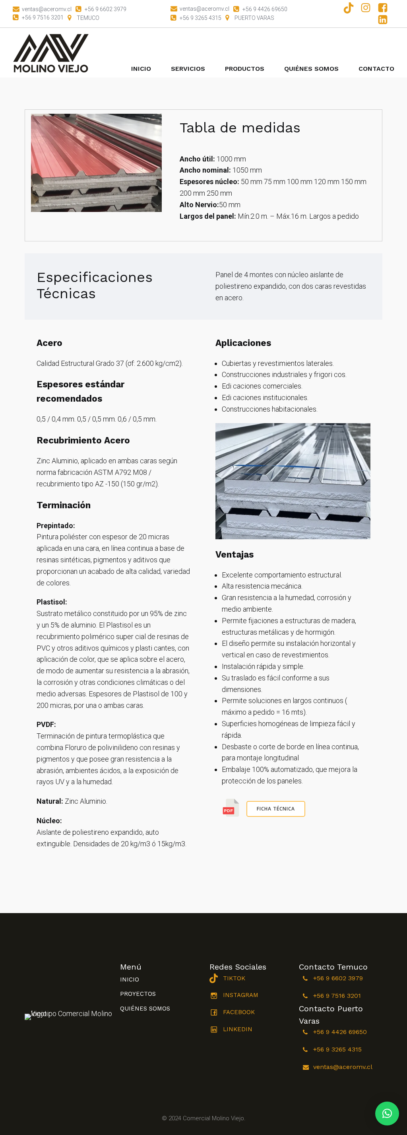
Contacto (376, 68)
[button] (387, 1113)
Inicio (141, 68)
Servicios (188, 68)
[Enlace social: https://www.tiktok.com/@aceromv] (351, 8)
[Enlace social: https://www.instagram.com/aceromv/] (368, 8)
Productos (244, 68)
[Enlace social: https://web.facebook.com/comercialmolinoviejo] (385, 8)
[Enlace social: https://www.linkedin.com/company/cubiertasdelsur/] (385, 19)
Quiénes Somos (311, 68)
